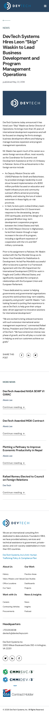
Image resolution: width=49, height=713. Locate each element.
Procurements (8, 611)
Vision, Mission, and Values (13, 579)
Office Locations (9, 583)
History (6, 574)
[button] (21, 355)
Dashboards (29, 583)
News (26, 602)
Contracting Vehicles (11, 606)
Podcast (27, 611)
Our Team (7, 588)
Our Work (29, 566)
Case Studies (29, 579)
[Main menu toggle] (45, 6)
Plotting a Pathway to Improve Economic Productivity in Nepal (23, 448)
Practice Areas (30, 574)
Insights (27, 606)
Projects (27, 588)
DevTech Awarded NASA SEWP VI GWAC (23, 392)
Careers (6, 602)
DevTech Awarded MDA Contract (23, 420)
